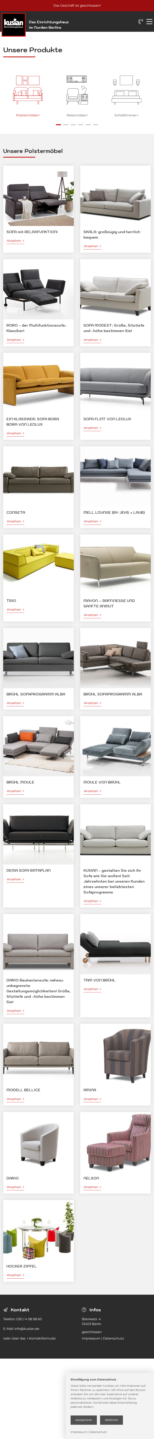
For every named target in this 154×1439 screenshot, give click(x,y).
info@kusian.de (26, 1329)
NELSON (91, 1178)
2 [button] (65, 124)
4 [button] (80, 124)
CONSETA (15, 512)
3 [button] (73, 124)
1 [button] (58, 124)
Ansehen (15, 241)
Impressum (91, 1338)
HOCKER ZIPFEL (21, 1266)
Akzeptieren (83, 1420)
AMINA (89, 1090)
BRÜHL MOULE (20, 782)
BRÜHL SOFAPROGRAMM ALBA (35, 694)
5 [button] (88, 124)
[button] (5, 93)
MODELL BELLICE (23, 1090)
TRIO (11, 600)
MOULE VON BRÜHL (102, 782)
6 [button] (95, 124)
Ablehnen (111, 1420)
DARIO (12, 1178)
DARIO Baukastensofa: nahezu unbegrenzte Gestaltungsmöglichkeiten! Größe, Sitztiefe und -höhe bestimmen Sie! (38, 991)
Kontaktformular (42, 1338)
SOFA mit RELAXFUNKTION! (32, 232)
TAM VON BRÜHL (99, 980)
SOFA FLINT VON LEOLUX (107, 419)
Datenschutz (113, 1338)
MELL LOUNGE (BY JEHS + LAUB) (114, 512)
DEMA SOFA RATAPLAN (28, 870)
